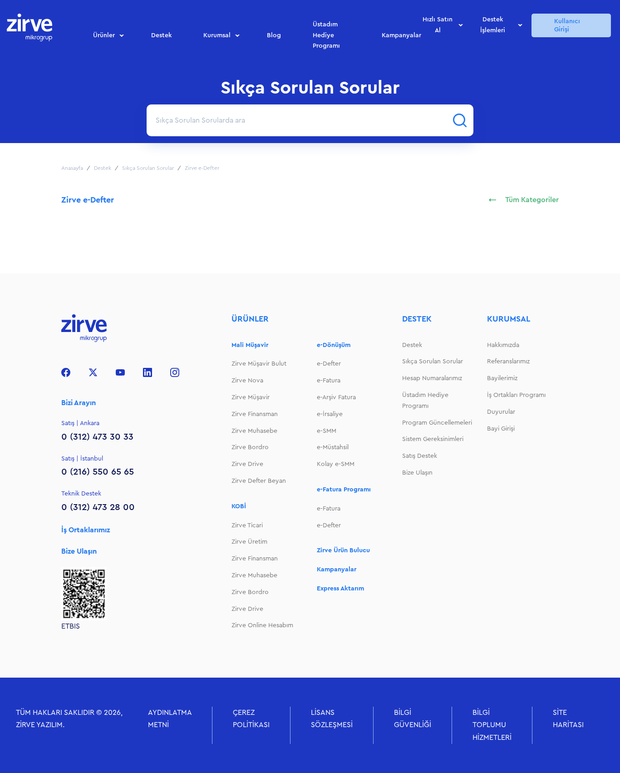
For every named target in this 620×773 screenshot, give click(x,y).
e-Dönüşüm (333, 345)
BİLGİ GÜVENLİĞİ (412, 718)
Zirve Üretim (249, 542)
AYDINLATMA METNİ (170, 718)
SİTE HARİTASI (568, 718)
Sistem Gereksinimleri (432, 439)
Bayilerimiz (502, 378)
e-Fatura (328, 380)
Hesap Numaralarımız (432, 378)
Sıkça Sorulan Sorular (148, 168)
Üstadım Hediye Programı (326, 35)
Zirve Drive (247, 464)
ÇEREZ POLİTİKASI (251, 718)
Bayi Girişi (501, 429)
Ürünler (104, 35)
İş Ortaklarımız (85, 530)
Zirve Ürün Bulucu (343, 550)
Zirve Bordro (250, 447)
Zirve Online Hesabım (262, 625)
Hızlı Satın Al (438, 25)
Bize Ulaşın (79, 551)
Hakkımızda (503, 345)
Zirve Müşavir (250, 397)
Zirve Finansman (254, 414)
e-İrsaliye (330, 414)
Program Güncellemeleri (437, 423)
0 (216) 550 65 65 (97, 471)
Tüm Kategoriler (532, 199)
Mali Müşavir (249, 345)
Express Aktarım (340, 588)
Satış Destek (419, 456)
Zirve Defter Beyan (258, 481)
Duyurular (501, 412)
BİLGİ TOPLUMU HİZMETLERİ (492, 725)
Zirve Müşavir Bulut (258, 364)
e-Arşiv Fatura (336, 397)
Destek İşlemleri (492, 25)
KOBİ (238, 506)
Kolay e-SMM (335, 464)
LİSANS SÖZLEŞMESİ (332, 718)
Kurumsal (217, 35)
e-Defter (329, 364)
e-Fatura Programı (344, 489)
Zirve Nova (247, 380)
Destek (161, 35)
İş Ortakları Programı (516, 395)
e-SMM (326, 431)
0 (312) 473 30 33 (97, 436)
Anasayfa (72, 168)
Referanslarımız (508, 361)
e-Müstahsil (333, 447)
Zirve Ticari (247, 525)
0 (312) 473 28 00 (98, 507)
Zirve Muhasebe (254, 431)
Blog (274, 35)
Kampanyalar (401, 35)
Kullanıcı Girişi (567, 25)
